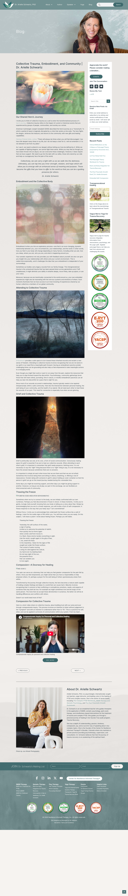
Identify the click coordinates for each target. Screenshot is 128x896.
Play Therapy (54, 784)
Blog (90, 4)
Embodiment (20, 360)
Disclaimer (57, 822)
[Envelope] (101, 86)
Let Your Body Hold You (97, 156)
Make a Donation (101, 791)
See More (50, 660)
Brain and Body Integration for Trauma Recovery (39, 789)
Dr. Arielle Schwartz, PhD (25, 4)
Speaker (70, 4)
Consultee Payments (102, 788)
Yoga (82, 4)
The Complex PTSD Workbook (84, 701)
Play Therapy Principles (55, 786)
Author (59, 4)
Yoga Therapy (70, 784)
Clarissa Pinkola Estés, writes (26, 139)
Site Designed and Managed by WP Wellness (64, 820)
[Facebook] (91, 86)
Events (83, 784)
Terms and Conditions (67, 822)
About (48, 4)
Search (118, 4)
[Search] (108, 101)
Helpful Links (102, 784)
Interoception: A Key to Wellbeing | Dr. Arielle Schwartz (39, 795)
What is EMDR (20, 791)
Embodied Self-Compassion (99, 178)
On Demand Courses (87, 788)
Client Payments (101, 786)
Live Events (84, 786)
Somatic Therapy (39, 784)
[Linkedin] (96, 86)
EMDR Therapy (21, 784)
